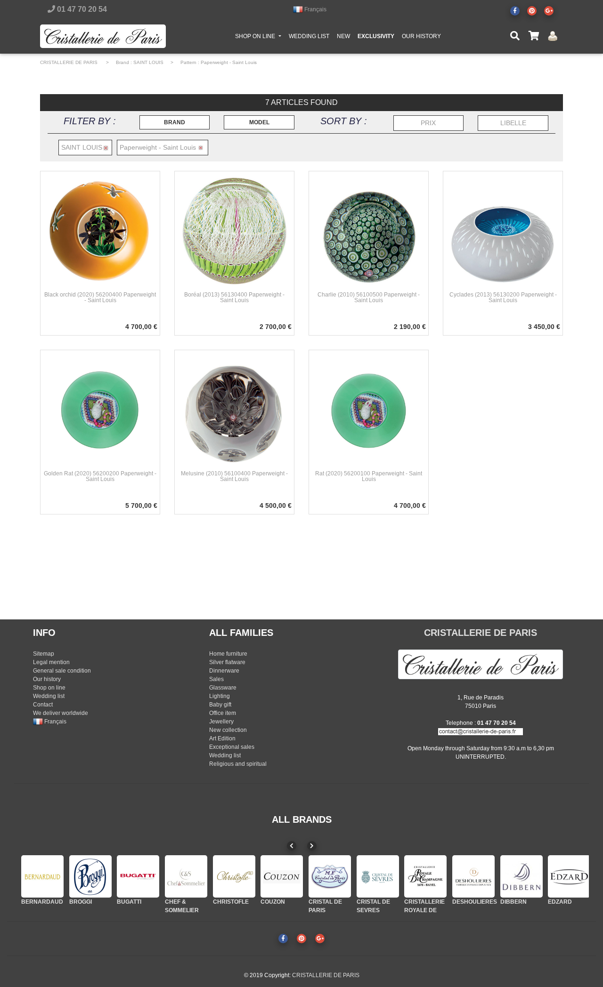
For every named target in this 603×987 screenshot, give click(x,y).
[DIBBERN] (521, 876)
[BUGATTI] (138, 876)
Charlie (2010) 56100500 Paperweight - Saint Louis (369, 297)
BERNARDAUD (42, 902)
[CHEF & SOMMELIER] (186, 876)
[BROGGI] (90, 876)
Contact (43, 704)
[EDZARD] (569, 876)
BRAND (174, 122)
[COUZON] (282, 876)
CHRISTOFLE (231, 902)
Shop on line (49, 687)
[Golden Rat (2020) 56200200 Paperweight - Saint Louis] (100, 409)
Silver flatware (227, 662)
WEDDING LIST (309, 36)
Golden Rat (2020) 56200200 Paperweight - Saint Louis (100, 476)
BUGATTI (129, 902)
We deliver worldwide (60, 713)
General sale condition (62, 670)
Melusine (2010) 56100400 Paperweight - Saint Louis (234, 476)
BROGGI (80, 902)
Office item (222, 713)
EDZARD (560, 902)
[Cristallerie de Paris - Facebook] (515, 11)
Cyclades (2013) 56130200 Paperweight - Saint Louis (503, 297)
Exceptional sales (231, 747)
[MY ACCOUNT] (552, 36)
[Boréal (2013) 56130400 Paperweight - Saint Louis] (234, 230)
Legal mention (51, 662)
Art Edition (222, 738)
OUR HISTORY (421, 36)
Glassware (222, 687)
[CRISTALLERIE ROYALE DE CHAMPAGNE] (425, 876)
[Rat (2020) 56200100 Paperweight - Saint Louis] (368, 409)
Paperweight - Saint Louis (229, 62)
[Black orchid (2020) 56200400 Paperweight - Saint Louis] (100, 230)
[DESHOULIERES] (473, 876)
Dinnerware (224, 670)
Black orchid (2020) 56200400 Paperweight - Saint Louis (100, 297)
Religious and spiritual (238, 764)
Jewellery (221, 721)
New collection (228, 730)
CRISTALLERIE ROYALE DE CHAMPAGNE (424, 910)
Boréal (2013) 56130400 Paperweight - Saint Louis (234, 297)
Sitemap (43, 653)
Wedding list (49, 696)
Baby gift (220, 704)
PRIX (428, 123)
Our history (47, 679)
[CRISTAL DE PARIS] (330, 876)
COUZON (273, 902)
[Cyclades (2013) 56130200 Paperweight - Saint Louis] (503, 230)
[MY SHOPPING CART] (533, 36)
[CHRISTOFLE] (234, 876)
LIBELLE (513, 123)
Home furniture (228, 653)
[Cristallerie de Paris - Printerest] (532, 11)
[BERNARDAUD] (42, 876)
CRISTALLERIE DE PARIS (69, 62)
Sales (216, 679)
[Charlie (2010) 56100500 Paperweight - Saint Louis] (368, 230)
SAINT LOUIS (148, 62)
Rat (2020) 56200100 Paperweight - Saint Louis (368, 476)
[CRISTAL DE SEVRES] (378, 876)
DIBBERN (513, 902)
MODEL (259, 122)
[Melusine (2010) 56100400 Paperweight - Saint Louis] (234, 409)
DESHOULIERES (474, 902)
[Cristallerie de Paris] (480, 664)
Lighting (219, 696)
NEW (343, 36)
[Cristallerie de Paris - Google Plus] (549, 11)
